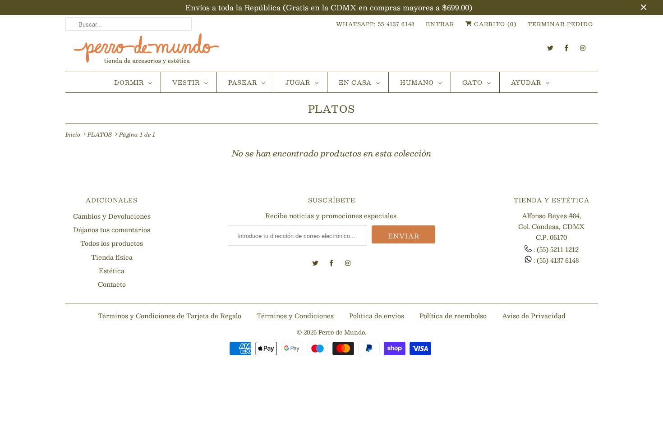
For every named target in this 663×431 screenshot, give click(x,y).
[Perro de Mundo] (146, 52)
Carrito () (494, 23)
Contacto (112, 284)
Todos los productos (111, 243)
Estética (111, 270)
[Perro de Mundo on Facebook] (566, 48)
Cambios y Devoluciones (112, 216)
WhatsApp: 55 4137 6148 (375, 23)
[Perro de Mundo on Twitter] (550, 48)
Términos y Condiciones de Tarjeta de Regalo (169, 315)
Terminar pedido (560, 23)
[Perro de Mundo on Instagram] (583, 48)
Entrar (440, 23)
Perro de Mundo (341, 332)
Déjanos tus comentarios (111, 229)
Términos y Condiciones (295, 315)
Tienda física (112, 257)
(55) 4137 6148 (558, 260)
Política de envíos (376, 315)
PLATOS (331, 108)
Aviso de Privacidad (534, 315)
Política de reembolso (453, 315)
